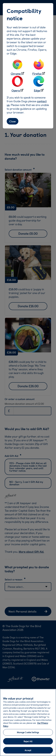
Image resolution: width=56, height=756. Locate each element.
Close (12, 121)
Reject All (28, 741)
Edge (37, 90)
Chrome (16, 73)
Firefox (37, 73)
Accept (28, 750)
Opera (16, 90)
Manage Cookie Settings (28, 732)
